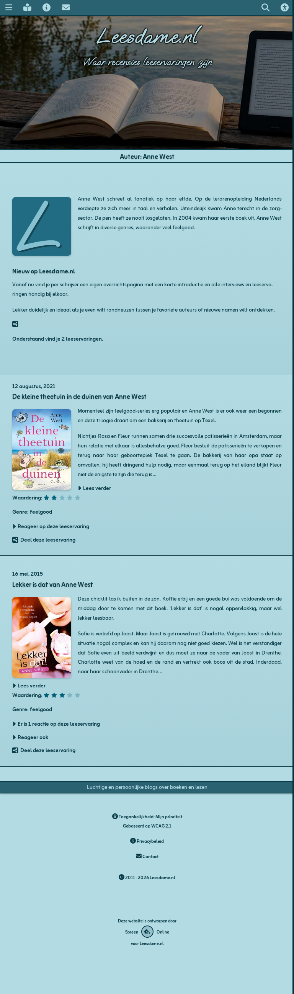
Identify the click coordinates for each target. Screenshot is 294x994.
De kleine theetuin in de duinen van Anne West (79, 396)
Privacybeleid (150, 840)
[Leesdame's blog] (27, 7)
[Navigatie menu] (9, 7)
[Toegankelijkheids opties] (284, 7)
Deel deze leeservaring (47, 539)
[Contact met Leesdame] (65, 7)
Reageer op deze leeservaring (53, 526)
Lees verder (97, 488)
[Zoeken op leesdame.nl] (265, 7)
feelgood (41, 511)
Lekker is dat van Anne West (52, 584)
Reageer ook (33, 737)
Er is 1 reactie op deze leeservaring (59, 723)
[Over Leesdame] (46, 7)
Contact (150, 856)
